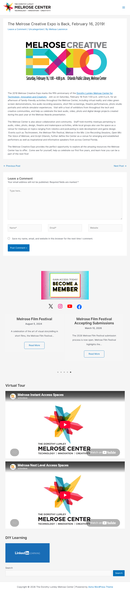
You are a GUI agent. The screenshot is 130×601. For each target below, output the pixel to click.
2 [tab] (61, 372)
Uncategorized (36, 29)
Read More (34, 345)
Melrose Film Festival (34, 319)
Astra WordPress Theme (100, 587)
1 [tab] (57, 372)
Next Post (120, 166)
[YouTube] (70, 306)
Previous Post (11, 166)
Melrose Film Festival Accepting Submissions (94, 321)
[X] (51, 306)
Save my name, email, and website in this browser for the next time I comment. (52, 238)
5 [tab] (70, 372)
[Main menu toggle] (124, 7)
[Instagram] (60, 306)
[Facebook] (79, 307)
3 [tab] (64, 372)
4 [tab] (67, 372)
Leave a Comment (17, 29)
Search (9, 568)
